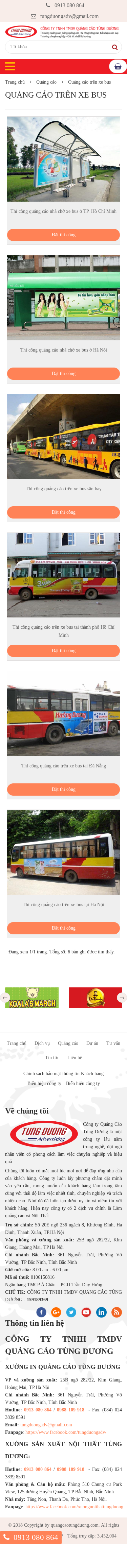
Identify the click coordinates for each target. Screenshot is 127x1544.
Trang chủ (15, 82)
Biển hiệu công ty (44, 1083)
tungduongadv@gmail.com (69, 16)
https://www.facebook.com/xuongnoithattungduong (74, 1506)
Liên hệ (74, 1057)
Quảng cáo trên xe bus (89, 82)
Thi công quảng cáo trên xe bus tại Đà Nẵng (63, 765)
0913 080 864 (69, 5)
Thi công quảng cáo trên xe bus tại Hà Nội (63, 904)
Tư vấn (113, 1043)
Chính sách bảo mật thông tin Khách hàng (63, 1073)
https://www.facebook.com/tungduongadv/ (65, 1432)
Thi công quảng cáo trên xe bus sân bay (64, 488)
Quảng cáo (46, 82)
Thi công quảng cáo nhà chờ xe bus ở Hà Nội (63, 350)
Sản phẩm (118, 66)
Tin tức (52, 1057)
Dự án (92, 1043)
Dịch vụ (42, 1043)
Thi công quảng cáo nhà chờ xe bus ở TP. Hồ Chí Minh (63, 211)
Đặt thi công (64, 234)
